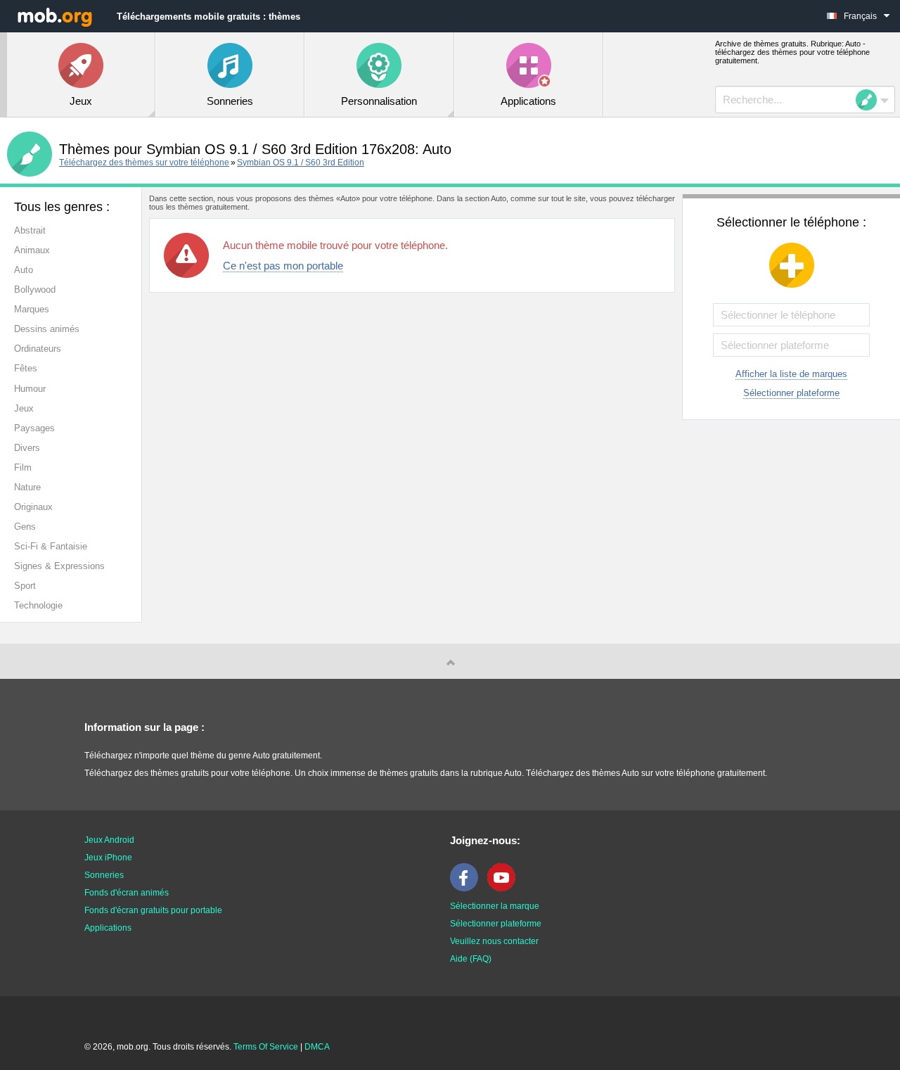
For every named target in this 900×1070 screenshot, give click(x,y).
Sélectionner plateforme (791, 393)
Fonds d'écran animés (126, 893)
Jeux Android (109, 840)
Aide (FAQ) (470, 959)
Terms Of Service (265, 1047)
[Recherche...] (870, 99)
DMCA (317, 1047)
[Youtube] (504, 888)
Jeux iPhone (108, 857)
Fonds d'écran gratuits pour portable (153, 910)
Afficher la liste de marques (791, 374)
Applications (107, 928)
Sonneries (104, 875)
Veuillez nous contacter (494, 941)
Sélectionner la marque (494, 906)
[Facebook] (467, 888)
